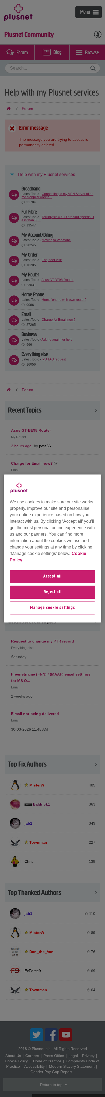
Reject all (53, 592)
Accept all (52, 576)
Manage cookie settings (52, 608)
